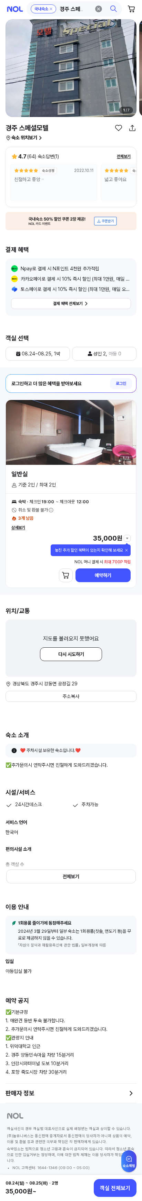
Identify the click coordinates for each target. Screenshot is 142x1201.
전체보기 (124, 156)
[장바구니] (132, 9)
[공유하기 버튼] (132, 128)
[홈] (15, 9)
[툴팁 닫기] (126, 550)
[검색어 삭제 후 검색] (98, 9)
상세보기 (18, 527)
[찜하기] (118, 128)
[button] (74, 8)
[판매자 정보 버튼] (130, 1093)
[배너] (71, 221)
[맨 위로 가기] (128, 1164)
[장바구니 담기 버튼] (66, 575)
